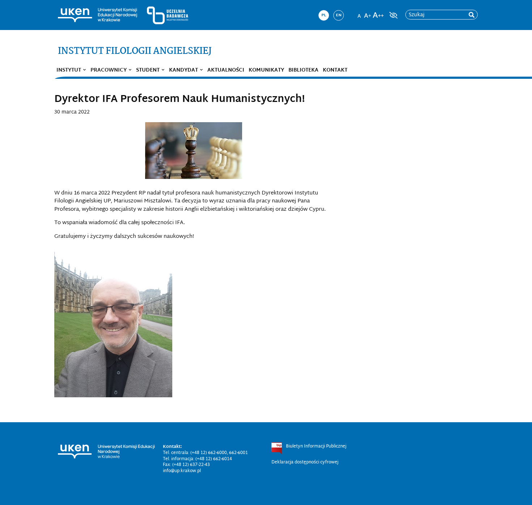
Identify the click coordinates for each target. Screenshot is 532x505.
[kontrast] (392, 15)
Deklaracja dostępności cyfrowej (304, 462)
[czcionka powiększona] (367, 13)
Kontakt (335, 70)
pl (323, 15)
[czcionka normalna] (359, 13)
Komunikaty (266, 70)
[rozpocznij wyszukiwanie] (471, 15)
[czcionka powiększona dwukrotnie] (378, 13)
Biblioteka (303, 70)
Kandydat (183, 70)
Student (148, 70)
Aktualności (225, 70)
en (339, 15)
